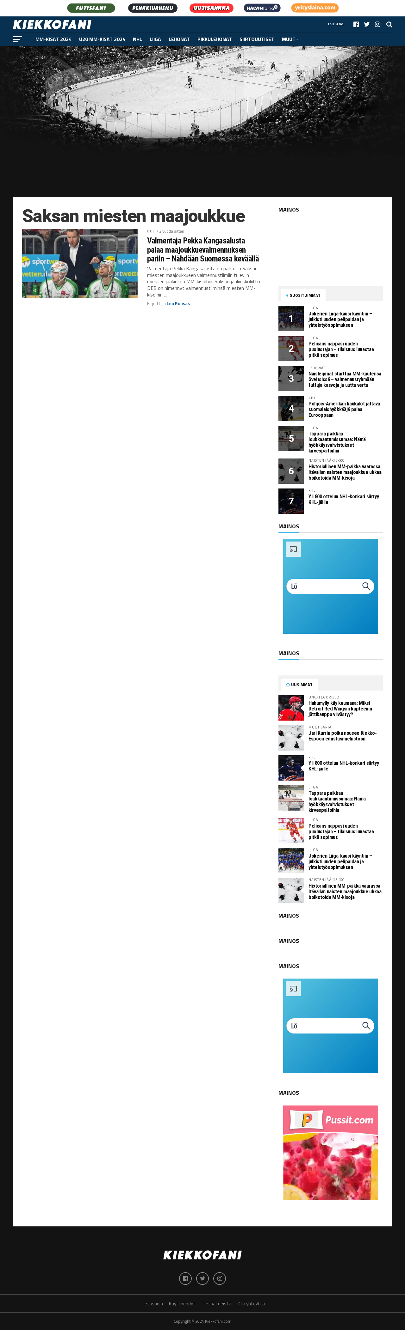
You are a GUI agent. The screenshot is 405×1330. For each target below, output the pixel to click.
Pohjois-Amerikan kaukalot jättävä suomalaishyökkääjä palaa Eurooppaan (344, 409)
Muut (289, 39)
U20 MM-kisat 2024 (102, 39)
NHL (137, 39)
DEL (151, 231)
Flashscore (336, 24)
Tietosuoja (151, 1303)
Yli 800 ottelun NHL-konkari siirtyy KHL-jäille (343, 499)
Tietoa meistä (216, 1303)
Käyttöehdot (182, 1303)
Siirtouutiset (257, 39)
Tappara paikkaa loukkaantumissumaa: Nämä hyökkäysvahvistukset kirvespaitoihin (337, 442)
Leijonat (179, 39)
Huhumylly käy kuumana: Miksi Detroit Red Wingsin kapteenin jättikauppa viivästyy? (340, 708)
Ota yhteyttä (251, 1303)
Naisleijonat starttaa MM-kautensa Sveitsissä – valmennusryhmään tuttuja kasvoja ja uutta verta (344, 379)
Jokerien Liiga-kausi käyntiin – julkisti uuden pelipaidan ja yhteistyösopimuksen (340, 319)
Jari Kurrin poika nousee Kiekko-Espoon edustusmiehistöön (342, 736)
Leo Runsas (178, 303)
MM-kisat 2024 (53, 39)
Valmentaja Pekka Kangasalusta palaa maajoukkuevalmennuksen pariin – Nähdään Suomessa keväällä (203, 249)
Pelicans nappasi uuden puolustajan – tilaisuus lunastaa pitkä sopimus (341, 349)
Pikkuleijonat (214, 39)
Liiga (155, 39)
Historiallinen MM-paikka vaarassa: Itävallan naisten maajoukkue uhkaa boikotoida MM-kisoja (345, 472)
